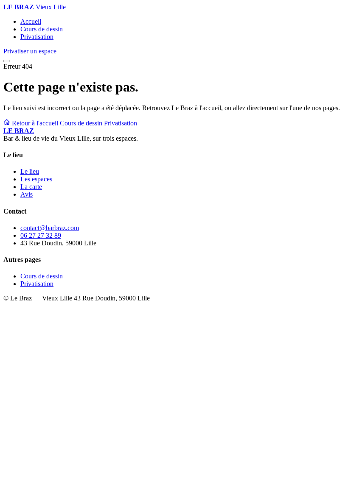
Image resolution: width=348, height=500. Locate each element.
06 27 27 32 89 (40, 235)
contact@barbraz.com (49, 227)
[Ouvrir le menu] (6, 61)
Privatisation (36, 36)
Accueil (30, 21)
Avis (26, 194)
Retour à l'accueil (35, 123)
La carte (31, 186)
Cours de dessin (41, 29)
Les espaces (36, 179)
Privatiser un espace (29, 51)
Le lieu (29, 171)
